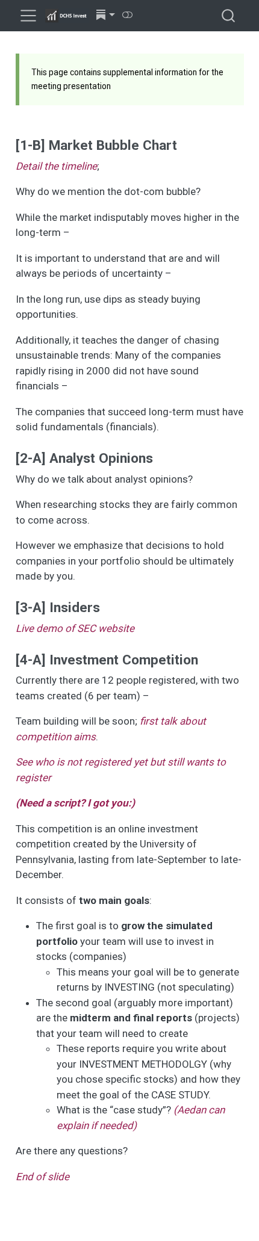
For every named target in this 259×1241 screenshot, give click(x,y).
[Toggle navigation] (28, 15)
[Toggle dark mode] (128, 15)
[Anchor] (186, 143)
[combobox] (229, 16)
